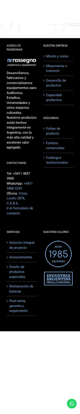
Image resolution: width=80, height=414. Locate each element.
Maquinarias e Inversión (56, 68)
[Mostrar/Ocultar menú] (70, 11)
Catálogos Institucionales (57, 160)
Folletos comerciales (55, 145)
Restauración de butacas (21, 288)
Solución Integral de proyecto (21, 245)
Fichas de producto (53, 131)
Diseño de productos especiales (17, 272)
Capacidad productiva (54, 97)
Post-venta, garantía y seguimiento (18, 306)
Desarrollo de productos (56, 83)
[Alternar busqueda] (55, 11)
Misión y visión (57, 56)
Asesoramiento (20, 257)
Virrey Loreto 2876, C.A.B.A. (17, 198)
